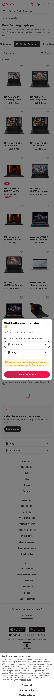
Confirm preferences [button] (27, 374)
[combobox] (27, 344)
